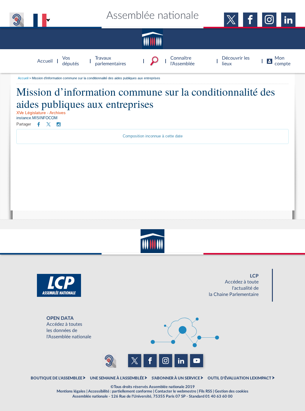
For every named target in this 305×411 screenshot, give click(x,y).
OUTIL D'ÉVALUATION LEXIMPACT (239, 378)
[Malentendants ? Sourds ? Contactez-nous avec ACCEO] (17, 20)
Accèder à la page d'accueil (42, 57)
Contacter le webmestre (175, 391)
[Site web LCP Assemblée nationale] (152, 285)
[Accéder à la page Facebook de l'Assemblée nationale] (250, 20)
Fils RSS (205, 391)
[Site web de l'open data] (152, 327)
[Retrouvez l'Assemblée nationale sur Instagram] (59, 124)
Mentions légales (71, 391)
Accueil (23, 78)
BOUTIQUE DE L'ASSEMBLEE (56, 378)
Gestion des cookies (231, 391)
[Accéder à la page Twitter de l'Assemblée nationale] (231, 20)
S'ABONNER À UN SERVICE (176, 378)
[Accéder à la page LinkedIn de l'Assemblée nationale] (288, 20)
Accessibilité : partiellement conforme (120, 391)
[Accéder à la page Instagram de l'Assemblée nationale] (269, 20)
